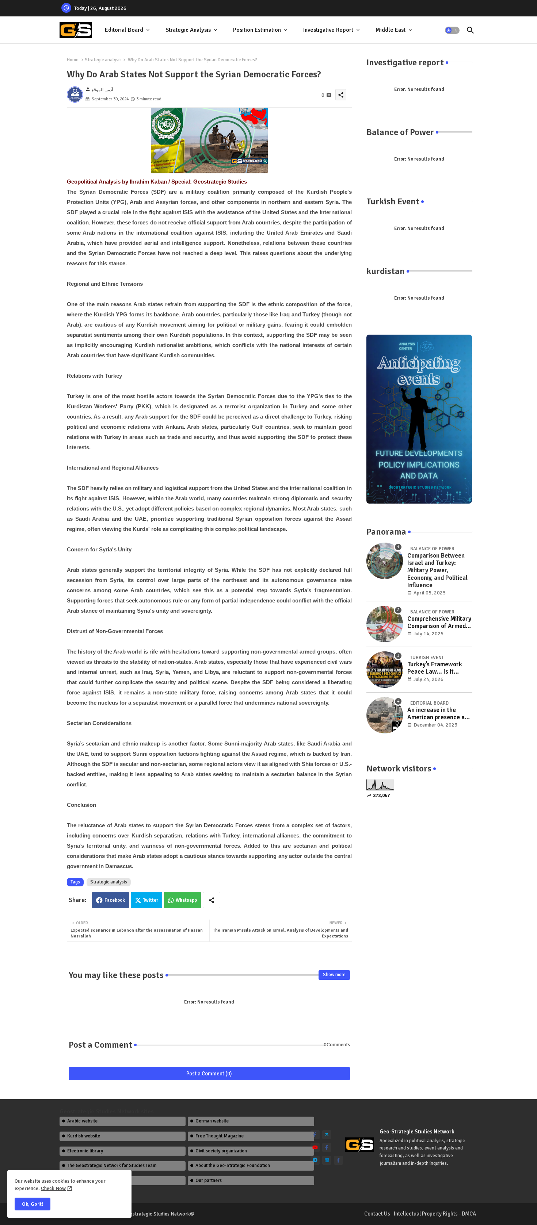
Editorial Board (124, 30)
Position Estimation (257, 30)
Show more (334, 975)
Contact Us (377, 1213)
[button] (452, 30)
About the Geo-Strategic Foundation (232, 1165)
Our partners (208, 1180)
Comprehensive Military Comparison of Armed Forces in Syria (439, 622)
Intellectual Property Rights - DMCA (435, 1213)
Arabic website (82, 1121)
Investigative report (328, 30)
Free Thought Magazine (219, 1136)
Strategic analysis (103, 60)
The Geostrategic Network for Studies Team (111, 1165)
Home (73, 60)
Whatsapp (186, 900)
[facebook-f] (315, 1134)
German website (212, 1121)
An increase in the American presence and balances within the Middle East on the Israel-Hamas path (439, 713)
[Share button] (211, 900)
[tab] (128, 30)
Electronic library (85, 1151)
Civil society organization (221, 1151)
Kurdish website (83, 1136)
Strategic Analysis (188, 30)
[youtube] (315, 1147)
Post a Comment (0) (209, 1073)
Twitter (150, 900)
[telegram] (315, 1160)
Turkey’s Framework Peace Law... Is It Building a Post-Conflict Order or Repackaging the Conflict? (439, 668)
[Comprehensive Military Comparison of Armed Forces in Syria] (384, 624)
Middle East (390, 30)
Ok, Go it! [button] (32, 1204)
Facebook (114, 900)
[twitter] (326, 1134)
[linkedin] (326, 1160)
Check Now (53, 1188)
